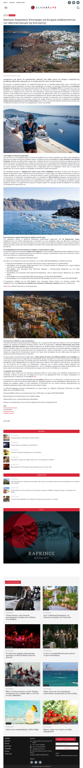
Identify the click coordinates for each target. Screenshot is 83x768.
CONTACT (12, 2)
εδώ (8, 286)
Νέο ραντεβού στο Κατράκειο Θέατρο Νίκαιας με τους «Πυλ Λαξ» (31, 467)
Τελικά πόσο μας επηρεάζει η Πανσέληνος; (24, 445)
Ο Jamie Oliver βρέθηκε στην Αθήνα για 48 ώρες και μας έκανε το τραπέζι (34, 499)
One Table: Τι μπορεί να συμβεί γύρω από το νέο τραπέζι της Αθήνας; (32, 460)
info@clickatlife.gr (38, 749)
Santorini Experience (10, 408)
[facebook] (69, 2)
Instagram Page (8, 411)
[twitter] (78, 2)
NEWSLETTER (20, 2)
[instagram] (73, 2)
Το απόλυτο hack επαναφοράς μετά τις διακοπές (26, 452)
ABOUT (5, 2)
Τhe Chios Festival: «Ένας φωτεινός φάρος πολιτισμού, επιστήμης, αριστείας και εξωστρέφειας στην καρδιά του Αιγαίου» (45, 482)
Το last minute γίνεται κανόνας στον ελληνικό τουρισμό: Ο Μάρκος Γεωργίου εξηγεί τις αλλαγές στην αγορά (43, 491)
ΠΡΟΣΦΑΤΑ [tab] (41, 431)
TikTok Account (8, 413)
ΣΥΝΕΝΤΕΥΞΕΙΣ (41, 475)
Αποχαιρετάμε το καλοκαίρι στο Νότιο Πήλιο (25, 438)
